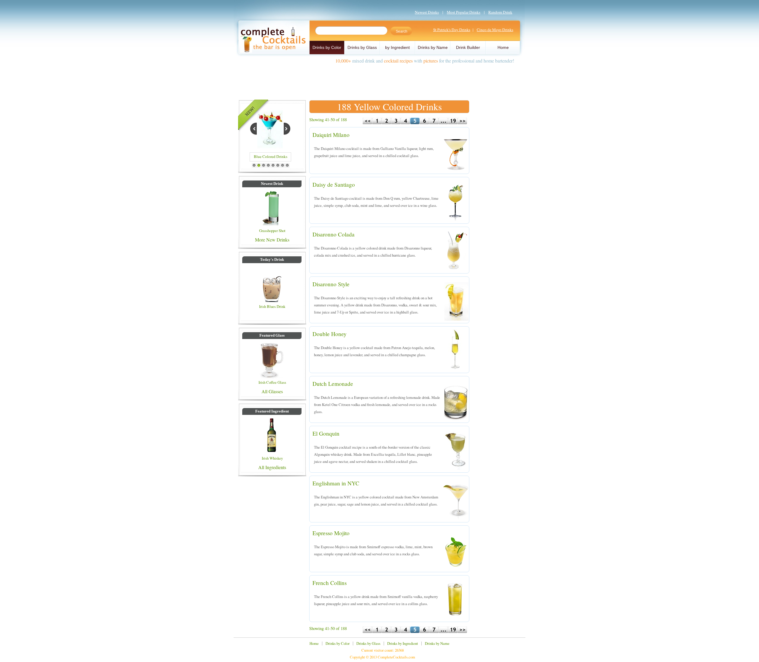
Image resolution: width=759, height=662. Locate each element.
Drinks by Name (433, 47)
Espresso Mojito (331, 533)
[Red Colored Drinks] (270, 147)
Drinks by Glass (362, 47)
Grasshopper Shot (272, 230)
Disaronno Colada (333, 234)
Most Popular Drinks (463, 12)
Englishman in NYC (335, 483)
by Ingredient (397, 47)
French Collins (329, 582)
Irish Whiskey (272, 458)
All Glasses (272, 391)
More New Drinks (272, 239)
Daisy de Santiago (333, 184)
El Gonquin (325, 433)
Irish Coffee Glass (272, 382)
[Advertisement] (379, 79)
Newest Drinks (427, 12)
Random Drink (500, 12)
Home (503, 47)
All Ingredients (272, 467)
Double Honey (329, 334)
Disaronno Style (331, 284)
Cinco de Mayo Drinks (495, 29)
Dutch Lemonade (332, 383)
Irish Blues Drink (272, 306)
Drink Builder (468, 47)
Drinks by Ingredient (402, 643)
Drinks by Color (326, 47)
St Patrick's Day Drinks (451, 29)
